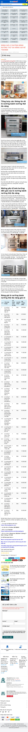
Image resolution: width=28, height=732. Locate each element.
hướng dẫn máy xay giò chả (4, 17)
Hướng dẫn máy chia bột (14, 10)
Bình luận (5, 610)
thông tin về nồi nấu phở (4, 29)
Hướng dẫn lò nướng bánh (5, 10)
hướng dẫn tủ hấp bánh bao (23, 21)
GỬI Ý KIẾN (9, 696)
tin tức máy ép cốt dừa (5, 35)
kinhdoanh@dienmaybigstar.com (17, 684)
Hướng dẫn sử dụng (23, 17)
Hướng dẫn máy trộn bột (23, 14)
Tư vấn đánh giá (14, 41)
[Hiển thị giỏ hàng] (26, 2)
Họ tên (4, 621)
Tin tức (13, 28)
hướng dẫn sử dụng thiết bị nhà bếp (14, 21)
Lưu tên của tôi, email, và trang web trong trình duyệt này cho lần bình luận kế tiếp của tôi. (13, 632)
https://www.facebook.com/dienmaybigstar (12, 531)
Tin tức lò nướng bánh (23, 29)
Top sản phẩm (4, 41)
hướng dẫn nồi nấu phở (14, 17)
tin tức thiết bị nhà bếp (14, 39)
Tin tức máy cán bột (4, 32)
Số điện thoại (6, 626)
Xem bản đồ (3, 664)
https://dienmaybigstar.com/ (8, 525)
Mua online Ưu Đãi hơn (8, 7)
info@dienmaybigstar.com (18, 686)
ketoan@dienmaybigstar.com (15, 685)
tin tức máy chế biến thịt (23, 32)
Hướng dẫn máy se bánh (4, 14)
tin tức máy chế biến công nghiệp (14, 32)
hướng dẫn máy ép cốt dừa (23, 10)
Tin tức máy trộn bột (23, 35)
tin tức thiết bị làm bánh (4, 39)
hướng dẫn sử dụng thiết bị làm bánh (4, 21)
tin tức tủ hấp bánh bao (23, 39)
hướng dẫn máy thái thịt (14, 14)
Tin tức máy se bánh (14, 35)
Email (16, 621)
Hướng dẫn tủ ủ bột (4, 25)
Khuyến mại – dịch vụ (14, 25)
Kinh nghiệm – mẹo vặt (23, 25)
